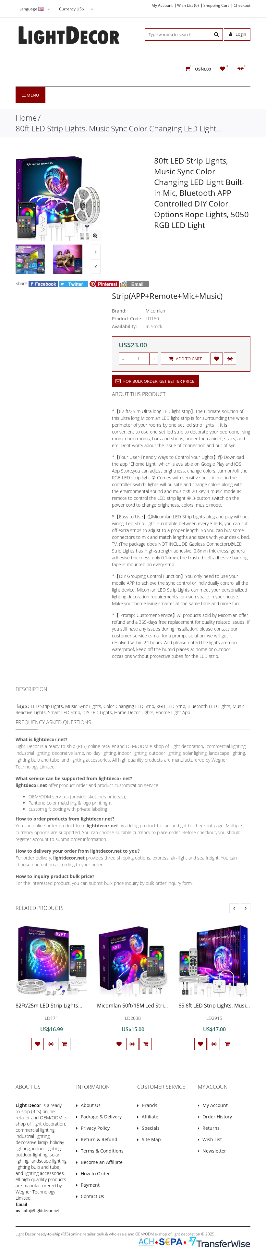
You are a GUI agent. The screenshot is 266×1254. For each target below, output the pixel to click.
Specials (151, 1128)
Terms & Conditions (102, 1151)
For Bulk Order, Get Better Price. (158, 381)
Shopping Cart (216, 5)
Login (240, 34)
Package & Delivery (101, 1117)
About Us (91, 1105)
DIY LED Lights (97, 712)
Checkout (242, 5)
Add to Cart (188, 359)
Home (26, 117)
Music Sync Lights (83, 706)
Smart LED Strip (64, 712)
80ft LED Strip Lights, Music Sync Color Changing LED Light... (119, 128)
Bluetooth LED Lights (208, 706)
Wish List (212, 1139)
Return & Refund (99, 1139)
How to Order (95, 1173)
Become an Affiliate (102, 1162)
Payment (90, 1185)
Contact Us (92, 1196)
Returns (211, 1128)
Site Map (151, 1139)
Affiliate (150, 1117)
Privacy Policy (95, 1128)
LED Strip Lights (47, 706)
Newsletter (214, 1151)
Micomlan (155, 311)
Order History (217, 1117)
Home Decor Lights (133, 712)
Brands (149, 1105)
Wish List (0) (188, 5)
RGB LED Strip (170, 706)
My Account (162, 5)
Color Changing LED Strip (128, 706)
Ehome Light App (173, 712)
